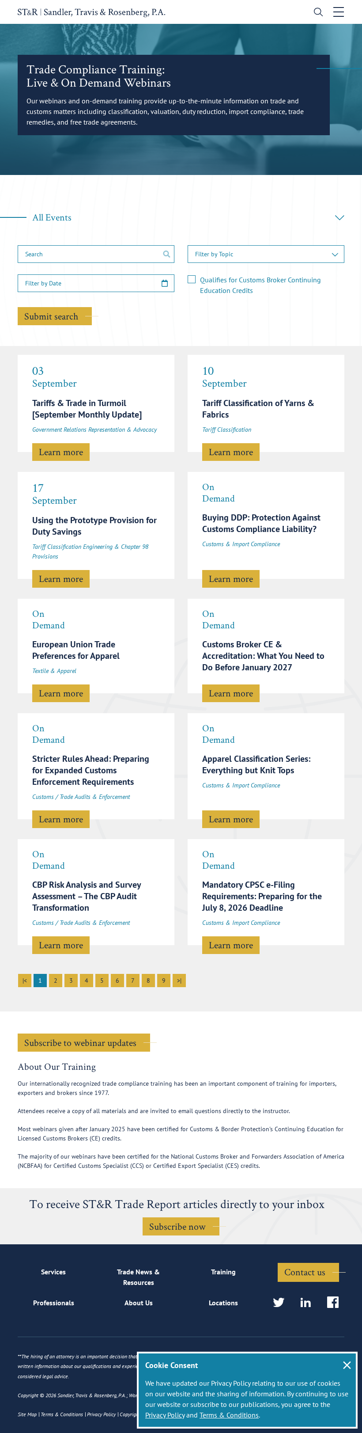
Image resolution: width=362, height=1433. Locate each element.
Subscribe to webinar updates (80, 1042)
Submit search (51, 316)
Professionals (53, 1302)
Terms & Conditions (229, 1414)
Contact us (304, 1272)
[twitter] (281, 1303)
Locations (223, 1302)
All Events (52, 217)
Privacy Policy (165, 1414)
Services (53, 1271)
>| (179, 980)
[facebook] (335, 1303)
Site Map (27, 1414)
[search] (316, 13)
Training (223, 1271)
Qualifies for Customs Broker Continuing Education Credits (260, 285)
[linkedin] (308, 1303)
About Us (138, 1302)
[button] (266, 254)
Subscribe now (177, 1226)
